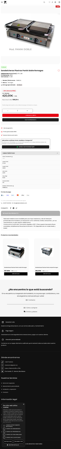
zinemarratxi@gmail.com (11, 365)
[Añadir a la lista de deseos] (59, 70)
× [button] (23, 404)
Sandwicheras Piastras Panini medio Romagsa (15, 267)
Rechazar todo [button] (18, 441)
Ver (4, 158)
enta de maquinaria (9, 383)
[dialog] (13, 425)
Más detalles (15, 273)
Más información (7, 422)
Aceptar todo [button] (8, 441)
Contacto (5, 392)
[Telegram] (16, 208)
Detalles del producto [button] (10, 213)
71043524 (10, 362)
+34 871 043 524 (7, 203)
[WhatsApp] (13, 208)
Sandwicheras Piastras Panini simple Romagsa (46, 267)
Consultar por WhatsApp (27, 147)
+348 (6, 362)
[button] (48, 2)
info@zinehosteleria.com (20, 203)
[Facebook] (10, 208)
